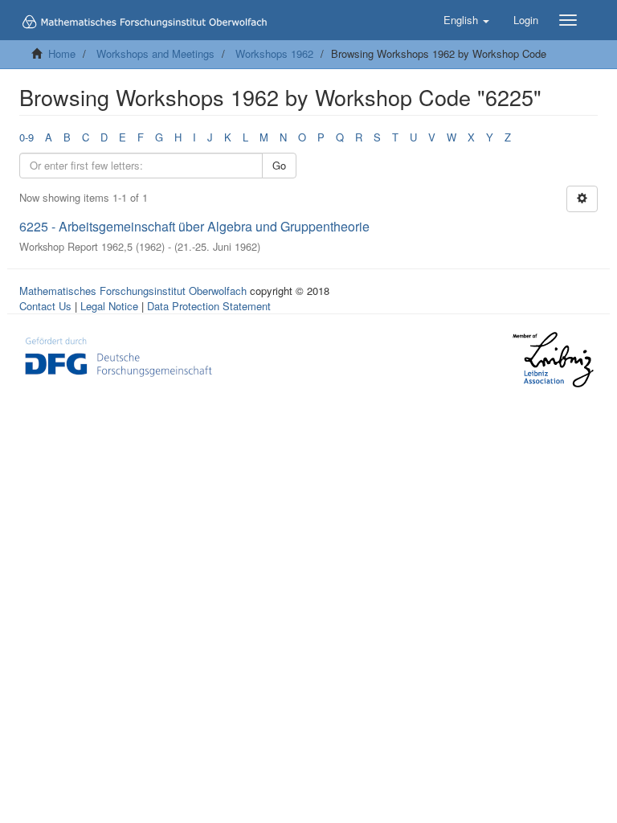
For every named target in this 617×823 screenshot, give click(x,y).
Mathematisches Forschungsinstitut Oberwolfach (133, 290)
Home (62, 53)
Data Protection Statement (209, 305)
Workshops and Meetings (155, 53)
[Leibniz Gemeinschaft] (552, 359)
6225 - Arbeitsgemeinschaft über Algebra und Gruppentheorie (194, 226)
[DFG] (118, 355)
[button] (466, 20)
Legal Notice (109, 305)
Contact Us (45, 305)
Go (279, 165)
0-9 (26, 137)
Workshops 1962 (274, 53)
